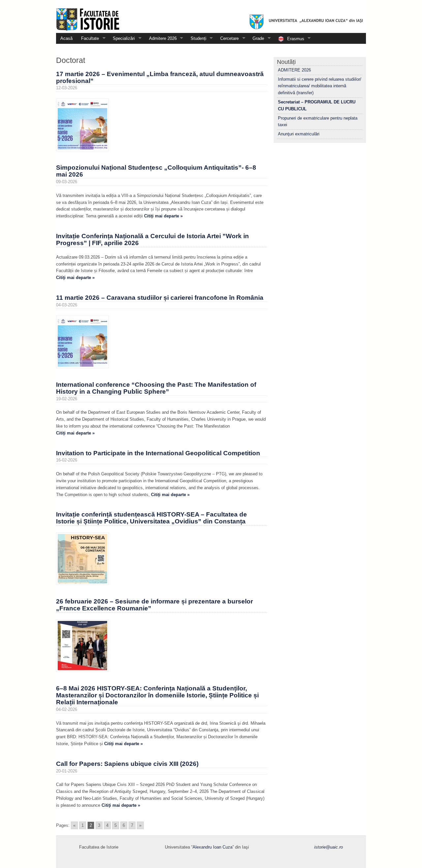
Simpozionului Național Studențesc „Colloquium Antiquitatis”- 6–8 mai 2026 (156, 171)
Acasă (66, 38)
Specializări (121, 38)
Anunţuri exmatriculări (298, 133)
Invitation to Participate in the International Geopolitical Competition (158, 453)
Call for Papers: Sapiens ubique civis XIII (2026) (127, 763)
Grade (256, 38)
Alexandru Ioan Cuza (212, 847)
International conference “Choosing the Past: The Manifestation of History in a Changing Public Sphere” (156, 388)
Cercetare (227, 38)
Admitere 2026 (161, 38)
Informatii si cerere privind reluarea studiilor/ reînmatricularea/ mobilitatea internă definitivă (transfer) (319, 86)
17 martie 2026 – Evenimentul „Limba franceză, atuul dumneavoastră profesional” (160, 77)
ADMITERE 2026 (294, 70)
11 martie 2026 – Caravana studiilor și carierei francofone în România (159, 297)
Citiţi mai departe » (163, 215)
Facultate (88, 38)
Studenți (196, 38)
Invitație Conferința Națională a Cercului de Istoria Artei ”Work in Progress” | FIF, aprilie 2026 (152, 239)
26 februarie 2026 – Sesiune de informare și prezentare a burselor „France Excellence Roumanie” (154, 605)
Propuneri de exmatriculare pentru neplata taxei (317, 121)
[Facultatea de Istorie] (211, 16)
